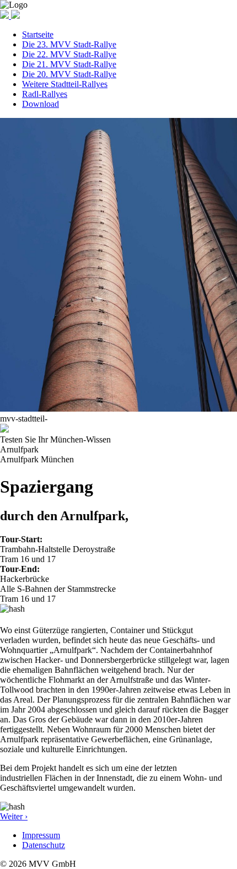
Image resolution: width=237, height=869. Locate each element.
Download (40, 104)
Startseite (37, 34)
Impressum (41, 835)
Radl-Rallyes (44, 94)
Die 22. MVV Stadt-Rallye (69, 54)
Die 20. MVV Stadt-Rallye (69, 74)
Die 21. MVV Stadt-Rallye (69, 64)
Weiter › (14, 816)
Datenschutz (43, 845)
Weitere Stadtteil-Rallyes (64, 84)
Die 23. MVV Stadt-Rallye (69, 44)
